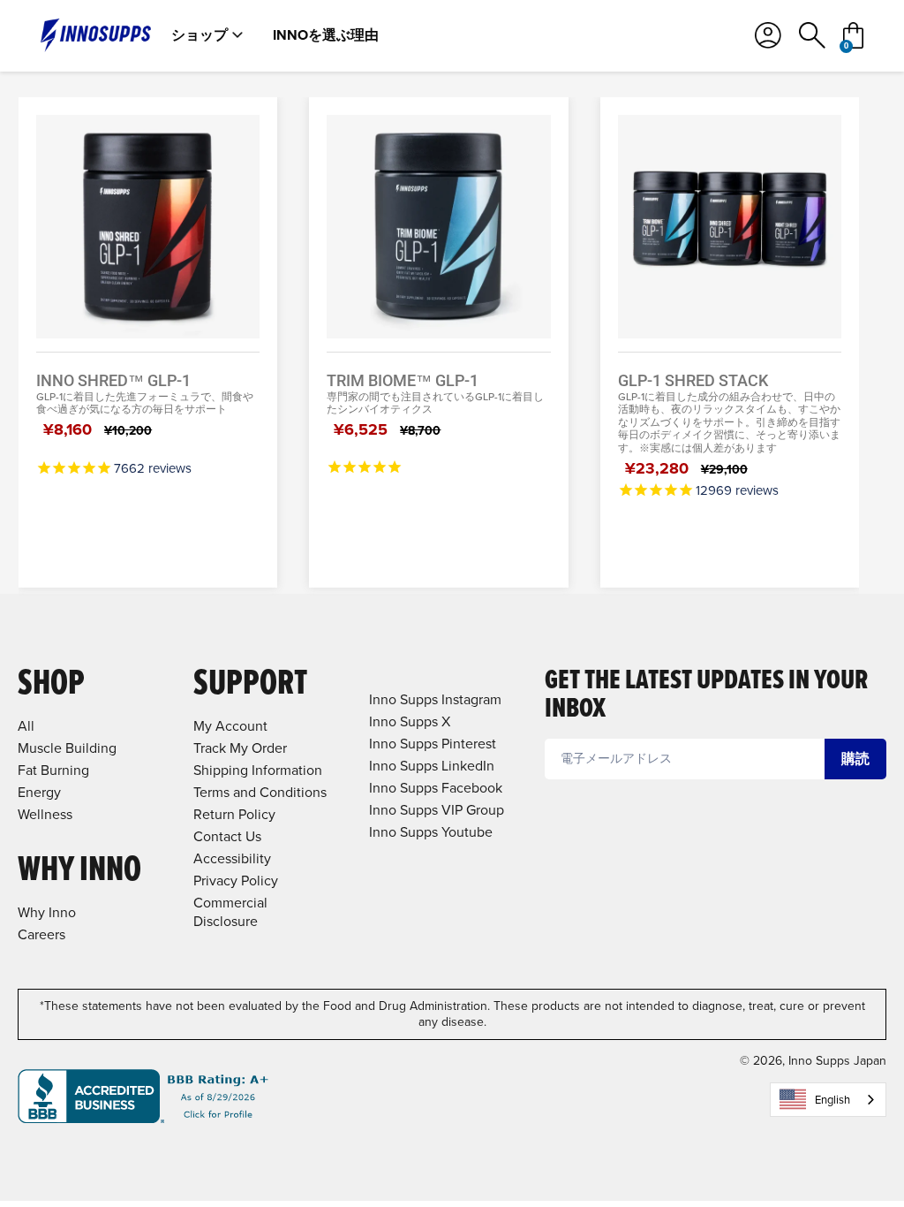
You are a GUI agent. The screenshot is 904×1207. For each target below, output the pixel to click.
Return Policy (234, 814)
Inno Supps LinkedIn (431, 765)
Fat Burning (53, 770)
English (832, 1099)
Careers (41, 934)
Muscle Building (67, 748)
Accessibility (232, 858)
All (26, 726)
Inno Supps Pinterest (432, 743)
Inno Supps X (409, 721)
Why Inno (47, 912)
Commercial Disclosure (230, 911)
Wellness (45, 814)
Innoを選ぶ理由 (326, 35)
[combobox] (828, 1099)
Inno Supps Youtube (431, 832)
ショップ (199, 35)
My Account (230, 726)
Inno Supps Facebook (435, 788)
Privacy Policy (235, 880)
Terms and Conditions (260, 792)
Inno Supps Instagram (435, 699)
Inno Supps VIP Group (436, 810)
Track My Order (240, 748)
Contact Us (227, 836)
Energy (39, 792)
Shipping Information (257, 770)
